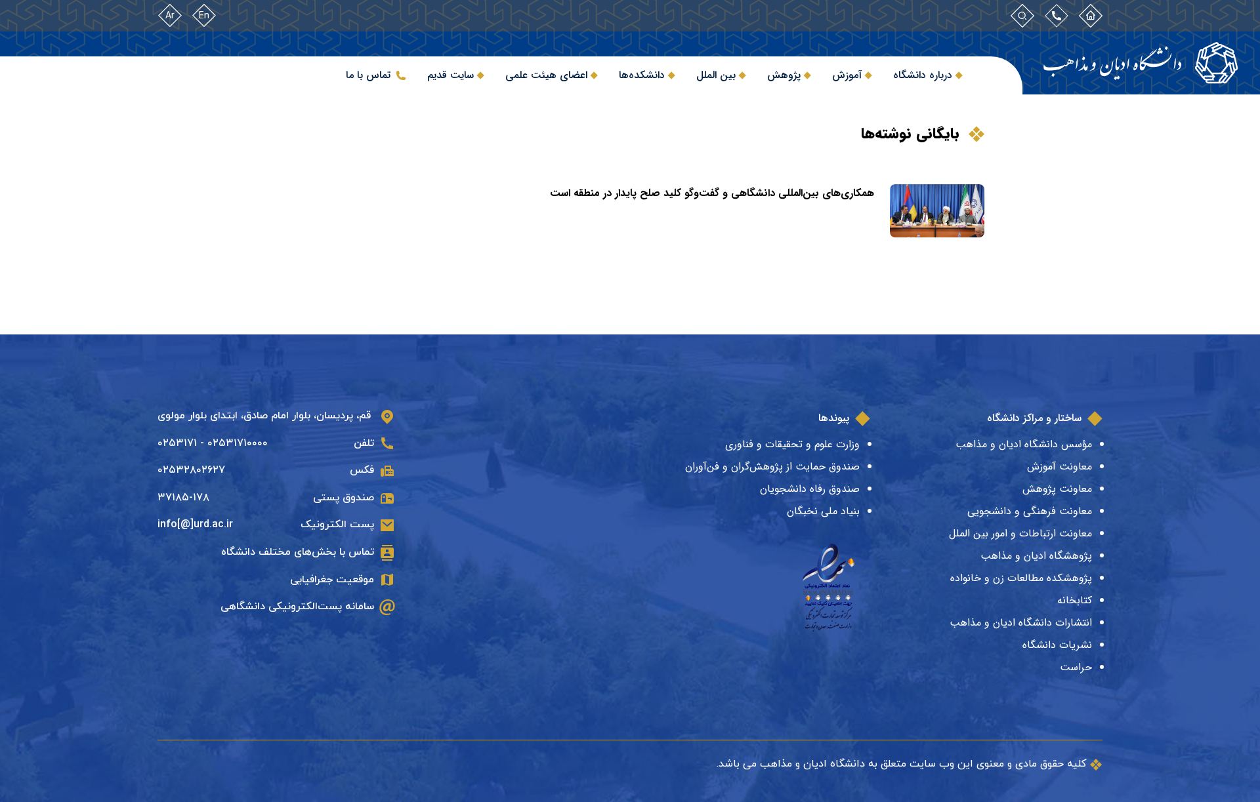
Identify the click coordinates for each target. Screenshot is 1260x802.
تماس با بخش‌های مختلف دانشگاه (297, 552)
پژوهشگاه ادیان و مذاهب (1036, 556)
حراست (1076, 667)
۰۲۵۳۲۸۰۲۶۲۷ (191, 470)
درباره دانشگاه (922, 75)
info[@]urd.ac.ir (195, 524)
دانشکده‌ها (642, 75)
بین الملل (716, 75)
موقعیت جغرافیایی (332, 579)
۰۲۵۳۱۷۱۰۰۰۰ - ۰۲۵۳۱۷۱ (213, 443)
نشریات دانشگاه (1057, 645)
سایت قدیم (450, 75)
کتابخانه (1074, 600)
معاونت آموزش (1059, 466)
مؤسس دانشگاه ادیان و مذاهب (1024, 444)
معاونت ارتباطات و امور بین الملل (1020, 533)
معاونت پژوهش (1057, 489)
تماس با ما (368, 75)
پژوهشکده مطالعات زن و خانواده (1021, 578)
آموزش (847, 75)
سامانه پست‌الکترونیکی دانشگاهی (297, 606)
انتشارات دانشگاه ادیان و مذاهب (1021, 622)
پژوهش (784, 75)
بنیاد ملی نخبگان (823, 511)
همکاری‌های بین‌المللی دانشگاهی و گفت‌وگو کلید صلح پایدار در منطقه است (712, 193)
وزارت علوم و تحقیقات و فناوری (792, 444)
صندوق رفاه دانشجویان (810, 489)
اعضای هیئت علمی (546, 75)
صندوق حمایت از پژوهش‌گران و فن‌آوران (772, 466)
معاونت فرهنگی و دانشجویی (1029, 511)
